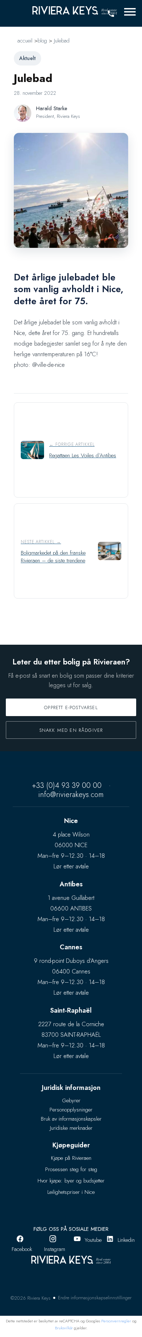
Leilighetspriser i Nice (71, 1192)
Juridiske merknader (71, 1128)
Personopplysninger (71, 1110)
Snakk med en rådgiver (71, 730)
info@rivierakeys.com (71, 794)
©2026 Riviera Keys (31, 1298)
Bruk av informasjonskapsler (71, 1119)
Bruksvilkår (64, 1328)
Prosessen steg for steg (71, 1169)
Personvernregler (116, 1321)
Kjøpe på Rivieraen (71, 1158)
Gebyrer (71, 1100)
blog (42, 41)
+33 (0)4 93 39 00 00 (67, 785)
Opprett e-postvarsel (71, 707)
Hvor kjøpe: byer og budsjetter (71, 1181)
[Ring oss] (111, 13)
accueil (24, 41)
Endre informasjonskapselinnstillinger (94, 1297)
